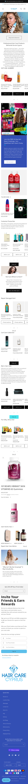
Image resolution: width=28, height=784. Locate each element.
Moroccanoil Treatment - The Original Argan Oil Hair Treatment (6, 315)
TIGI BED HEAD (5, 197)
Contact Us (5, 706)
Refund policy (6, 727)
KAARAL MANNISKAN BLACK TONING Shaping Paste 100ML (18, 400)
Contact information (15, 780)
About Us (5, 710)
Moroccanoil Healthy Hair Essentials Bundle (18, 245)
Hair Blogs (5, 720)
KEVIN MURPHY (5, 543)
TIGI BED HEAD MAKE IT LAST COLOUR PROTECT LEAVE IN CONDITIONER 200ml (18, 85)
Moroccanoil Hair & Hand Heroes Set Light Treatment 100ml (18, 437)
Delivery (5, 717)
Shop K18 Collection (14, 37)
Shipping (8, 494)
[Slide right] (17, 99)
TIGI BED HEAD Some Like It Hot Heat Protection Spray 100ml (7, 214)
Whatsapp (5, 703)
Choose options (7, 322)
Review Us (5, 696)
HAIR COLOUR (18, 543)
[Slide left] (10, 99)
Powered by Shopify (15, 776)
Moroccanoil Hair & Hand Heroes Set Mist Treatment (6, 436)
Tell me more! (10, 162)
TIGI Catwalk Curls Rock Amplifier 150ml (6, 349)
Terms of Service (7, 723)
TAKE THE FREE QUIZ (14, 290)
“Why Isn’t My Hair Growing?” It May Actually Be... (13, 568)
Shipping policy (22, 778)
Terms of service (14, 778)
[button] (3, 9)
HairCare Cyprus (8, 776)
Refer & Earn (6, 780)
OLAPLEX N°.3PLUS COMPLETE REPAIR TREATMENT (17, 350)
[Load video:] (20, 208)
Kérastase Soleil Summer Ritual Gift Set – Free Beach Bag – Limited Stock (6, 85)
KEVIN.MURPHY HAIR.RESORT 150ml (5, 245)
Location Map (6, 700)
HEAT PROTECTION (6, 527)
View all (14, 102)
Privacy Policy (6, 730)
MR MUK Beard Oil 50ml (6, 399)
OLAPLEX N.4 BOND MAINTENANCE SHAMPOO (18, 315)
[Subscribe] (23, 591)
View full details (5, 497)
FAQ (4, 713)
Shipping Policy (6, 733)
